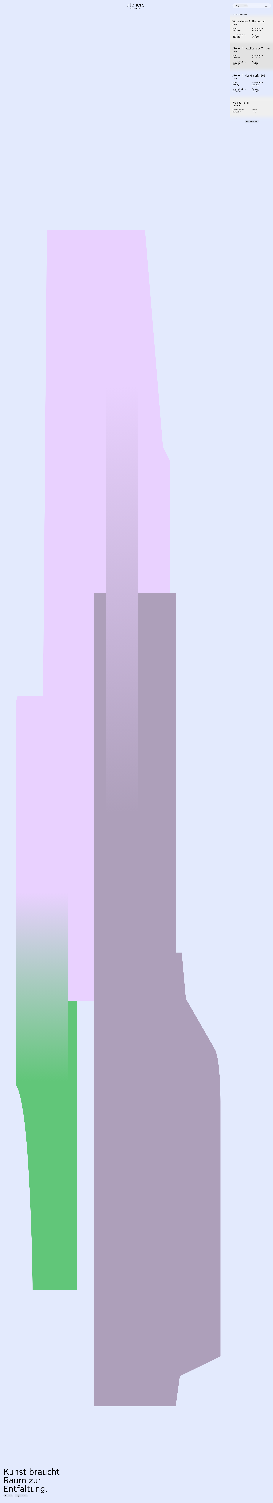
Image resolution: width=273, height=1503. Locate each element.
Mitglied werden (241, 6)
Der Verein (8, 1496)
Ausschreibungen (252, 121)
